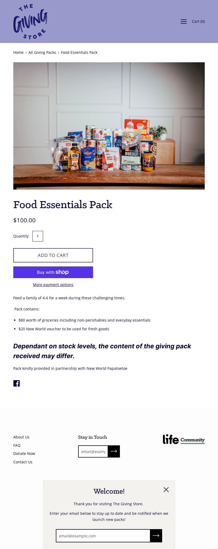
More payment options (53, 284)
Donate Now (24, 453)
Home (18, 52)
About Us (21, 437)
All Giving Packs (42, 52)
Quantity (21, 236)
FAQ (16, 445)
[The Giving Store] (16, 384)
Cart (198, 21)
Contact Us (22, 461)
